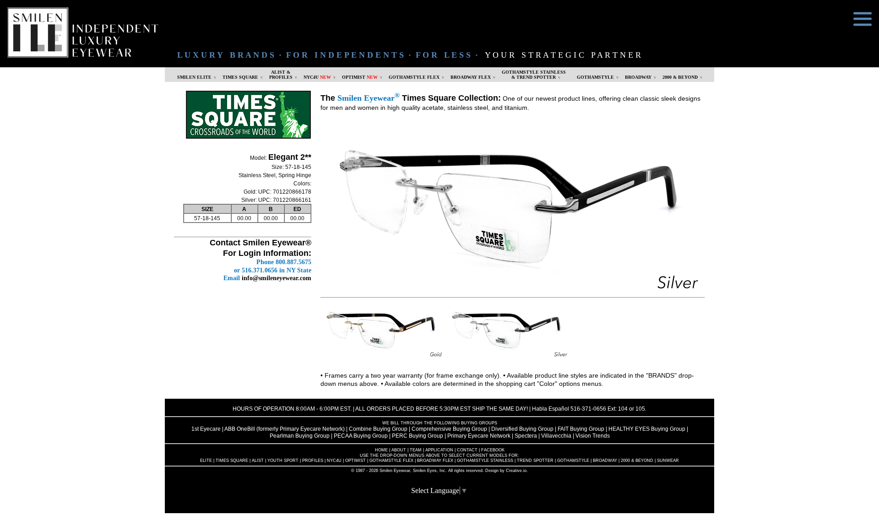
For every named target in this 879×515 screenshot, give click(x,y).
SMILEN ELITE (194, 77)
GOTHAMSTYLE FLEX (414, 77)
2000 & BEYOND (680, 77)
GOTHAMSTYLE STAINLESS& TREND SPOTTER (534, 75)
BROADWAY (638, 77)
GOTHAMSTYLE (595, 77)
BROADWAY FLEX (470, 77)
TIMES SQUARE (240, 77)
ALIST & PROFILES (281, 75)
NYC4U (317, 77)
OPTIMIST (360, 77)
